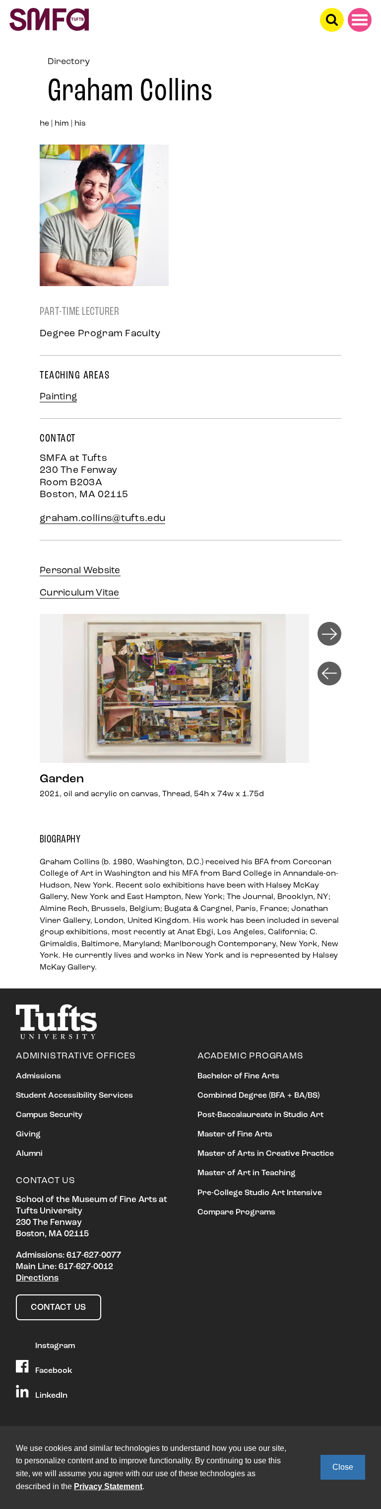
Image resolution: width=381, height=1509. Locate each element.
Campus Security (49, 1115)
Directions (37, 1278)
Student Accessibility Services (74, 1096)
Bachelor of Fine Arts (238, 1076)
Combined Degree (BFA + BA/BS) (258, 1096)
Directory (69, 62)
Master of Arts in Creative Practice (265, 1154)
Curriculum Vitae (80, 593)
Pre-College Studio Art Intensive (259, 1193)
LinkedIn (50, 1396)
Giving (28, 1134)
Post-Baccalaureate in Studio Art (260, 1115)
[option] (179, 717)
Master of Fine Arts (234, 1134)
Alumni (29, 1154)
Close (342, 1467)
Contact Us (58, 1307)
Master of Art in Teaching (246, 1173)
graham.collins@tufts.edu (102, 519)
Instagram (54, 1346)
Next (329, 634)
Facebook (52, 1371)
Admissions (38, 1076)
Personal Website (80, 571)
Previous (329, 673)
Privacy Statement (108, 1486)
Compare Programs (236, 1212)
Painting (58, 397)
